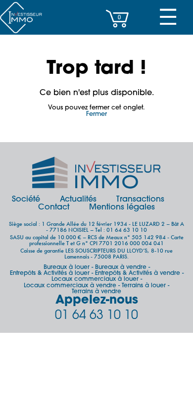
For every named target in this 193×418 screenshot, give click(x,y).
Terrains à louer (144, 286)
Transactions (140, 200)
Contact (53, 207)
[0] (117, 32)
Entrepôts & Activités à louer (50, 273)
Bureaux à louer (67, 267)
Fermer (96, 114)
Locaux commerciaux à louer (95, 279)
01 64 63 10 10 (96, 316)
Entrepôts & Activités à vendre (137, 273)
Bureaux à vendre (120, 267)
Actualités (78, 200)
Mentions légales (122, 207)
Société (26, 200)
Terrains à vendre (96, 292)
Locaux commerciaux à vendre (70, 286)
